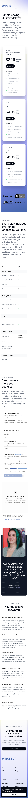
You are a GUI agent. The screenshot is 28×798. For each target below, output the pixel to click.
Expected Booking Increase (11, 461)
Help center (5, 783)
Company (17, 774)
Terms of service (19, 783)
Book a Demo (14, 749)
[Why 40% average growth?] (22, 454)
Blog (16, 771)
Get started (10, 66)
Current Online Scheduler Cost (12, 420)
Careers (17, 767)
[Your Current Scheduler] (21, 420)
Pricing (4, 767)
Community (5, 786)
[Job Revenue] (15, 441)
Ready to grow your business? (13, 519)
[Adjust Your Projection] (19, 461)
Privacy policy (19, 786)
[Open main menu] (24, 6)
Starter (4, 267)
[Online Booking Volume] (18, 430)
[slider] (17, 468)
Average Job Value (9, 441)
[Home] (9, 6)
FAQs (3, 771)
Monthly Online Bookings (11, 430)
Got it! (14, 794)
